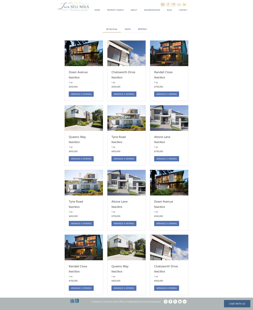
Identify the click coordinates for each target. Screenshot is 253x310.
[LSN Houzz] (184, 4)
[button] (115, 10)
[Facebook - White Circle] (170, 302)
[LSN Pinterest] (173, 4)
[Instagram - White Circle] (166, 302)
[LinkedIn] (185, 302)
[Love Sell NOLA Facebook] (168, 4)
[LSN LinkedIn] (179, 4)
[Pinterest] (175, 302)
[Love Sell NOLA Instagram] (162, 4)
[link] (111, 29)
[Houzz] (180, 302)
